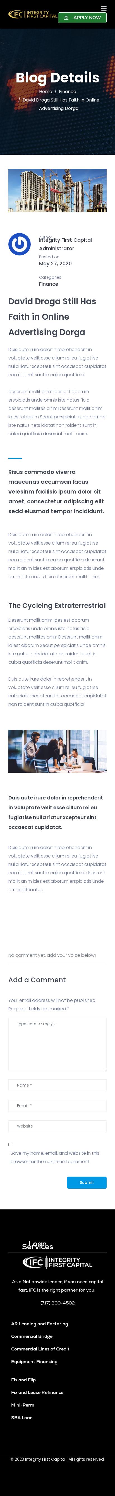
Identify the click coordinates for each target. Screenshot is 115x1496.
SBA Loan (22, 1418)
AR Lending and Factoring (39, 1324)
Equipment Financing (34, 1361)
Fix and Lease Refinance (37, 1392)
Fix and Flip (23, 1380)
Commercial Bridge (31, 1336)
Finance (48, 283)
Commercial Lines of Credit (40, 1349)
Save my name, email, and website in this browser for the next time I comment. (55, 1157)
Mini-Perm (22, 1405)
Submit (87, 1182)
